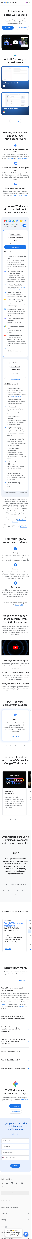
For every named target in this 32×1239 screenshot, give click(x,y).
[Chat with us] (25, 1234)
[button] (15, 77)
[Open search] (28, 2)
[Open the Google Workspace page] (11, 2)
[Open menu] (2, 2)
